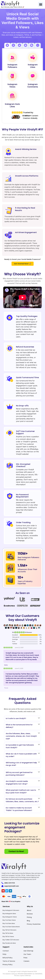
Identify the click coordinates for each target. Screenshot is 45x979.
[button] (40, 4)
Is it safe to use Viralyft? (16, 718)
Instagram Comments (32, 85)
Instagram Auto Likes (12, 105)
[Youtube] (3, 890)
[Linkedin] (10, 890)
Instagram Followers (12, 65)
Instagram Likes (33, 65)
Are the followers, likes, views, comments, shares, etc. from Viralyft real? (21, 736)
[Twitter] (6, 890)
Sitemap (28, 975)
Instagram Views (12, 85)
